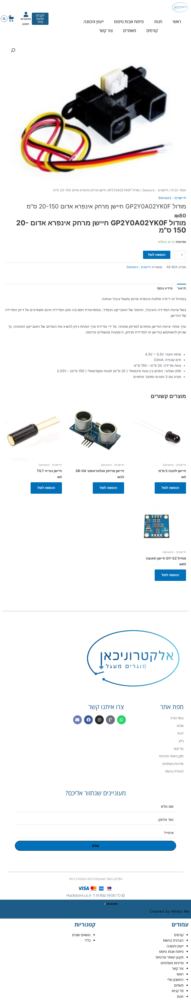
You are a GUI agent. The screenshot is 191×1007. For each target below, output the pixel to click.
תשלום (179, 985)
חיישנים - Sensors (155, 190)
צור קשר (106, 30)
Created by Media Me (170, 911)
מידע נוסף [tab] (165, 288)
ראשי (177, 21)
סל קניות (178, 990)
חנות (158, 21)
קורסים (152, 30)
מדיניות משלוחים (172, 963)
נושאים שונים (81, 934)
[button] (4, 18)
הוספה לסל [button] (170, 488)
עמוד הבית (178, 190)
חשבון (25, 24)
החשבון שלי (175, 979)
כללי (88, 940)
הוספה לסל (156, 255)
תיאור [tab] (181, 288)
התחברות (26, 19)
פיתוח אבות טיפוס (129, 21)
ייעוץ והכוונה (94, 21)
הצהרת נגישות (173, 940)
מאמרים (129, 30)
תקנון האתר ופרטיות (170, 957)
